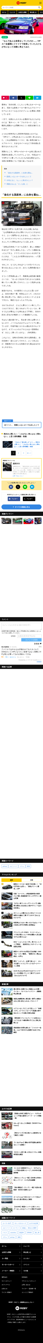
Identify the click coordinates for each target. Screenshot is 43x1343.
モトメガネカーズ (20, 1223)
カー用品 (5, 1258)
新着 (28, 866)
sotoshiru (13, 1232)
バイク (5, 1232)
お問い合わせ (26, 1285)
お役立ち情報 (22, 12)
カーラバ (16, 1228)
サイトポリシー (7, 1281)
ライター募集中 (7, 1292)
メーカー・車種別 (8, 1271)
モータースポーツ (8, 1264)
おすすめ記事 (33, 1223)
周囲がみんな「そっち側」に (17, 184)
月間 (31, 880)
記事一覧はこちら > (18, 476)
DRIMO (29, 1232)
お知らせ (4, 1288)
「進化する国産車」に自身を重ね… (20, 173)
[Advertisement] (21, 72)
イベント (26, 1264)
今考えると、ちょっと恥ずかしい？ (20, 180)
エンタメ (12, 15)
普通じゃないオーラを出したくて (19, 176)
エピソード (13, 866)
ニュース (12, 12)
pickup (5, 866)
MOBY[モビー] (5, 15)
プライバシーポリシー (29, 1281)
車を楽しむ (33, 12)
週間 (11, 880)
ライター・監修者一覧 (29, 1288)
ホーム (4, 12)
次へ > (29, 453)
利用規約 (39, 661)
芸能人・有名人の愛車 (29, 1228)
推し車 (37, 1232)
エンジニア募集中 (27, 1292)
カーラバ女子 (7, 1223)
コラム (22, 866)
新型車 (21, 1232)
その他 (25, 1271)
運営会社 (4, 1277)
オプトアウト (6, 1285)
